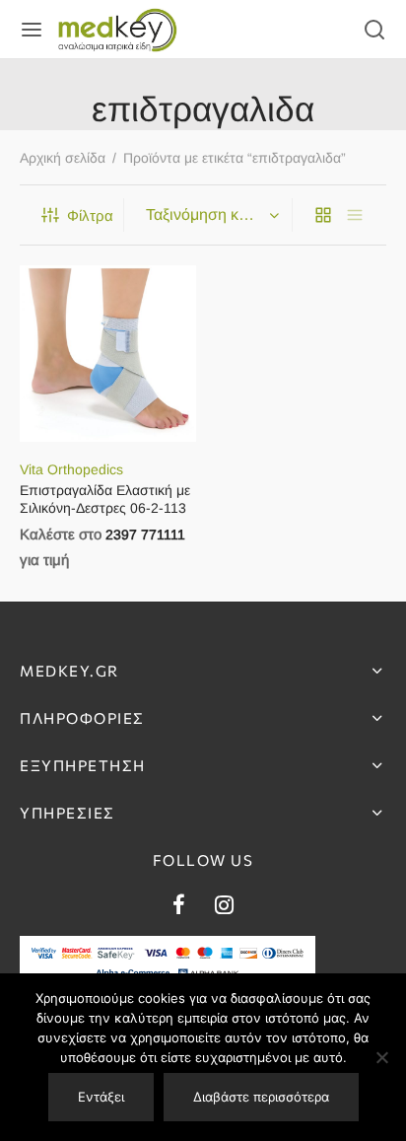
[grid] (323, 215)
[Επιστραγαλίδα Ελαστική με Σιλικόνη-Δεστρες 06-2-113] (108, 353)
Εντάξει (101, 1097)
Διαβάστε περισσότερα (261, 1097)
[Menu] (31, 29)
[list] (355, 215)
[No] (381, 1057)
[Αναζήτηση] (374, 29)
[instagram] (224, 908)
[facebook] (179, 908)
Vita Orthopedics (71, 468)
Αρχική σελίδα (62, 158)
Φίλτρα (90, 215)
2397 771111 (145, 534)
